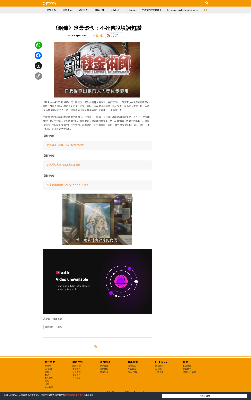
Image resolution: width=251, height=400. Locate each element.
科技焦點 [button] (51, 10)
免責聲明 (187, 369)
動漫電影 (49, 327)
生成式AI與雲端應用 (152, 10)
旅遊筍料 (76, 375)
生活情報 (76, 369)
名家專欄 (159, 372)
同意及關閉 (205, 396)
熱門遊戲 (104, 366)
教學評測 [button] (99, 10)
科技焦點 (50, 362)
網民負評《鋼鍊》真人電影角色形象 (65, 144)
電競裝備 (104, 369)
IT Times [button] (131, 10)
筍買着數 (76, 372)
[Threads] (38, 66)
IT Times (161, 362)
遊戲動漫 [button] (83, 10)
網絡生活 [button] (67, 10)
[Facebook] (38, 56)
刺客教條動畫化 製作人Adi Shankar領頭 (67, 184)
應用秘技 (132, 366)
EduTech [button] (115, 10)
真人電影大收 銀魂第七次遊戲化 (63, 164)
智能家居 (49, 378)
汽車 (47, 384)
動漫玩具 (104, 372)
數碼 (47, 375)
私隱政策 (187, 366)
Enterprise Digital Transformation (182, 10)
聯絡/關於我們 (189, 372)
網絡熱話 (76, 366)
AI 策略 (158, 369)
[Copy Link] (38, 76)
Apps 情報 (132, 372)
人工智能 (49, 387)
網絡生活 (77, 362)
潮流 (60, 327)
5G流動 (48, 369)
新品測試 (132, 369)
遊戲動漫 (105, 362)
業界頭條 (159, 366)
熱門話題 (76, 378)
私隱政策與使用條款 (74, 395)
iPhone (48, 366)
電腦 (47, 372)
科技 (47, 381)
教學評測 (133, 362)
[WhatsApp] (38, 45)
